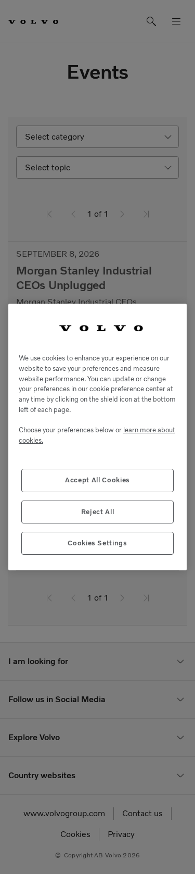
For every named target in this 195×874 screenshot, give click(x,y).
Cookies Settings (97, 543)
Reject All (97, 512)
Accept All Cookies (97, 480)
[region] (97, 437)
